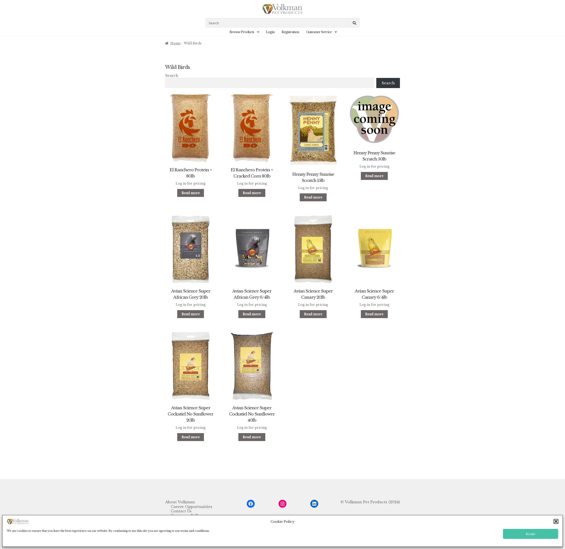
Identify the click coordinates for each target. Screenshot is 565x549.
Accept (530, 534)
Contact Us (181, 511)
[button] (556, 521)
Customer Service (319, 32)
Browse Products (242, 32)
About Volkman (180, 502)
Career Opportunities (191, 506)
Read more (191, 193)
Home (175, 43)
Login (270, 32)
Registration (290, 32)
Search (171, 75)
